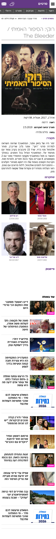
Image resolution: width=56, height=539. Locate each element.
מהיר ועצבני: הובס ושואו (27, 19)
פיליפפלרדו (42, 132)
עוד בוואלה (48, 297)
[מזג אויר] (12, 4)
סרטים (42, 4)
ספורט (19, 11)
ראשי (51, 11)
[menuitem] (41, 11)
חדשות (41, 11)
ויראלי (8, 11)
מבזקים (30, 11)
